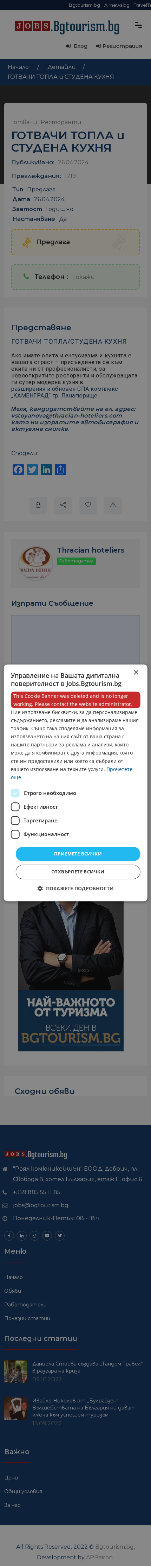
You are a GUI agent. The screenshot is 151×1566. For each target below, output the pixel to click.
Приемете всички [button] (78, 854)
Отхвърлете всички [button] (78, 872)
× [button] (135, 672)
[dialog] (75, 782)
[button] (76, 889)
